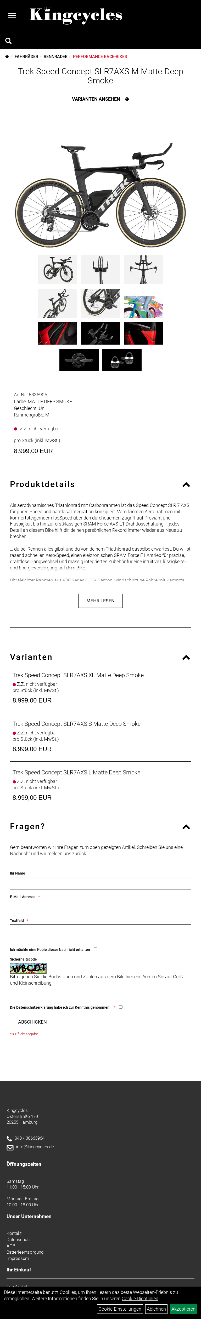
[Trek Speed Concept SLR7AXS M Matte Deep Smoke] (100, 185)
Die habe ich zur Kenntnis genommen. (60, 1007)
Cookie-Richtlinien (140, 1298)
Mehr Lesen (100, 600)
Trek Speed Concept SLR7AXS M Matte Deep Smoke (100, 75)
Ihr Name (17, 873)
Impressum (18, 1258)
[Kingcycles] (76, 16)
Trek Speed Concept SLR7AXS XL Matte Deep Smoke (78, 675)
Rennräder (56, 56)
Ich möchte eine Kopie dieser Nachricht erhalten (50, 949)
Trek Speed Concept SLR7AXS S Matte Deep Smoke (77, 724)
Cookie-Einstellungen (119, 1309)
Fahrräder (26, 56)
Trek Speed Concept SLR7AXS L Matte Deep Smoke (76, 772)
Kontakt (14, 1233)
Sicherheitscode (23, 959)
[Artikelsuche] (8, 41)
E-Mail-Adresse (23, 897)
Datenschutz (19, 1239)
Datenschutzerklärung (34, 1007)
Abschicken (32, 1022)
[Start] (7, 56)
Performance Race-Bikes (100, 56)
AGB (11, 1245)
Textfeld (17, 920)
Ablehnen (156, 1309)
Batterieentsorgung (25, 1252)
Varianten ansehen (96, 99)
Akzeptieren (183, 1309)
